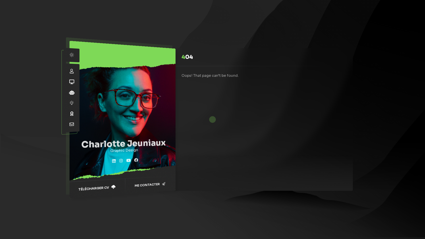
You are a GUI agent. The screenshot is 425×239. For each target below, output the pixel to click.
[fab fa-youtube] (128, 160)
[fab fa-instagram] (121, 160)
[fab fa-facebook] (136, 160)
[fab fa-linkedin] (114, 161)
